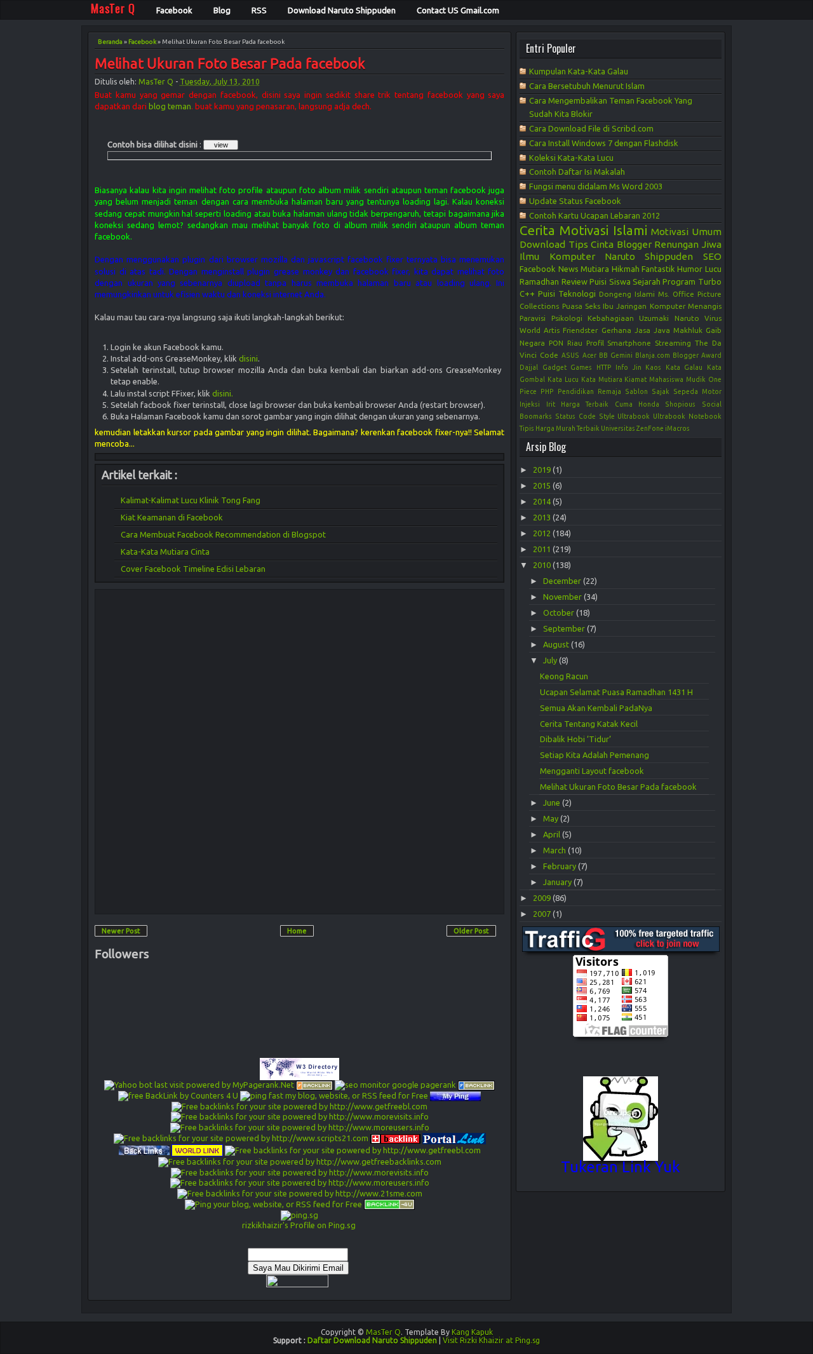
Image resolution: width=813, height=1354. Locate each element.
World (530, 330)
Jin (637, 367)
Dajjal (529, 367)
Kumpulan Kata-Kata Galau (578, 71)
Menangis (705, 306)
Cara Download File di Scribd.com (591, 128)
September (565, 628)
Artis (552, 330)
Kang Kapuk (472, 1332)
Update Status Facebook (575, 200)
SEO (712, 256)
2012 (543, 533)
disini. (222, 393)
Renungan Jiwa (688, 244)
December (563, 580)
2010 (543, 564)
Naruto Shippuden (649, 256)
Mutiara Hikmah (610, 268)
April (552, 834)
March (555, 850)
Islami (630, 230)
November (563, 596)
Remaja (609, 391)
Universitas (618, 428)
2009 (543, 897)
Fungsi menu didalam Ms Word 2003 (595, 186)
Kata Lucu (563, 379)
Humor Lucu (699, 268)
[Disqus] (299, 751)
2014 (543, 501)
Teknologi (577, 293)
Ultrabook (633, 416)
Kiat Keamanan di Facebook (172, 517)
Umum (707, 231)
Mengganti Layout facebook (592, 770)
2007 (543, 913)
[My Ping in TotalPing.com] (455, 1094)
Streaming (673, 343)
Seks (592, 306)
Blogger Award (697, 355)
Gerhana (616, 330)
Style (607, 416)
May (551, 818)
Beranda (110, 41)
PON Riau (565, 343)
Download (542, 244)
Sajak (660, 391)
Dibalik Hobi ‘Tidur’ (575, 739)
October (559, 612)
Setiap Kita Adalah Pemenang (594, 754)
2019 (543, 469)
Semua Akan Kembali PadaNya (596, 707)
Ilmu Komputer (557, 256)
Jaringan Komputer (650, 306)
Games (581, 367)
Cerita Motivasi (564, 230)
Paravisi (533, 318)
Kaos (653, 367)
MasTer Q (155, 82)
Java (662, 330)
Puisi (546, 293)
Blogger (634, 244)
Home (297, 931)
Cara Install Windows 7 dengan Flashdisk (603, 143)
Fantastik (658, 268)
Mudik (696, 379)
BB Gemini (616, 355)
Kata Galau (684, 367)
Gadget (554, 367)
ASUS (570, 355)
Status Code (575, 416)
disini (248, 358)
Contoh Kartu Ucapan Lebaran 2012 (594, 215)
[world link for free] (197, 1149)
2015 (543, 485)
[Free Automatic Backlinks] (395, 1137)
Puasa (572, 306)
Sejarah (647, 281)
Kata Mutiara (601, 379)
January (558, 881)
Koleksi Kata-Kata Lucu (571, 157)
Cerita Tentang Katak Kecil (589, 723)
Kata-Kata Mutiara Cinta (165, 551)
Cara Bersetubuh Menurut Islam (587, 85)
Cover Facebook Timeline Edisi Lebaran (193, 568)
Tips (578, 244)
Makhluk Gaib (697, 330)
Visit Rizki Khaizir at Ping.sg (491, 1340)
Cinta (602, 244)
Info (621, 367)
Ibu (608, 306)
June (552, 802)
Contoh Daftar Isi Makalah (577, 171)
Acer (589, 355)
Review (574, 281)
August (557, 644)
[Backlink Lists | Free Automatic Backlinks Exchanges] (314, 1084)
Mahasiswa (666, 379)
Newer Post (121, 931)
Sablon (636, 391)
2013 (543, 517)
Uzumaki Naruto (669, 318)
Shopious (680, 404)
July (551, 660)
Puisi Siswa (609, 281)
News (568, 268)
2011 (543, 549)
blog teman (170, 106)
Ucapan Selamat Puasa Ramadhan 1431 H (616, 691)
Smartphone (629, 343)
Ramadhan (539, 281)
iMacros (677, 428)
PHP (547, 391)
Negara (532, 343)
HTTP (604, 367)
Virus (713, 318)
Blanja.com (652, 355)
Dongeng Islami (627, 294)
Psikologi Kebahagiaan (592, 318)
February (560, 866)
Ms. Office (676, 294)
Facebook (142, 41)
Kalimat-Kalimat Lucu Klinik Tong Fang (190, 500)
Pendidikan (576, 391)
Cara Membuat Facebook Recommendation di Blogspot (223, 534)
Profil (595, 343)
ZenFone (650, 428)
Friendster (580, 330)
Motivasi (670, 231)
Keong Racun (564, 676)
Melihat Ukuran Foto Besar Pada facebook (230, 64)
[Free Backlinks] (476, 1084)
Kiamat (635, 379)
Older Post (471, 931)
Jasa (642, 330)
